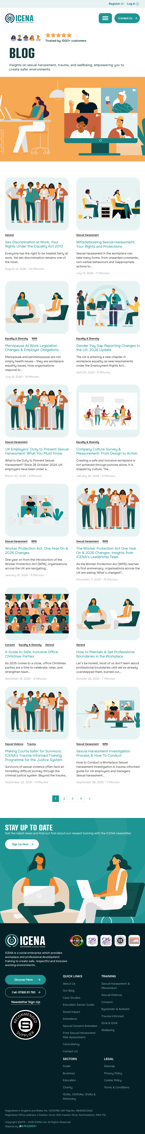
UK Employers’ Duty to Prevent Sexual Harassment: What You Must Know (37, 451)
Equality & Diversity (16, 338)
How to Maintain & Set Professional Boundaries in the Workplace (105, 654)
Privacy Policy (113, 1073)
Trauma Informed (112, 1016)
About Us (69, 984)
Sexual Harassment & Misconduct (115, 986)
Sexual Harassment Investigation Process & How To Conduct (103, 753)
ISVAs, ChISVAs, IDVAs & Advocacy (79, 1097)
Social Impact (71, 1012)
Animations (70, 1019)
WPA (34, 338)
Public (67, 1066)
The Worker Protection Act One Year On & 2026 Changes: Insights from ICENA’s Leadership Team (106, 552)
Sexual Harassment (87, 235)
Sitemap (109, 1066)
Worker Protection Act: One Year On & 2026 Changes (36, 550)
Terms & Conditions (116, 1087)
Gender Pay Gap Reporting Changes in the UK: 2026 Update (108, 347)
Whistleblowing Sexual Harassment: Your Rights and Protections (105, 244)
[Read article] (37, 204)
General (9, 235)
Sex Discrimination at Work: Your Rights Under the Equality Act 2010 (34, 244)
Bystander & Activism (115, 1009)
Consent (10, 644)
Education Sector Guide (78, 1005)
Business (69, 1073)
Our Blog (68, 991)
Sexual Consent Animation (80, 1026)
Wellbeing (107, 1030)
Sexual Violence (14, 744)
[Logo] (19, 18)
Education (69, 1080)
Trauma (31, 744)
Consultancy (71, 1044)
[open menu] (105, 18)
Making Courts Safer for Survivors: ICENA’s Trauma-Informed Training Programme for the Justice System (33, 755)
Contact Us (70, 1051)
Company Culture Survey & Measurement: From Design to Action (106, 451)
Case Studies (71, 998)
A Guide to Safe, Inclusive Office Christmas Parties (31, 654)
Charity (67, 1087)
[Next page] (89, 798)
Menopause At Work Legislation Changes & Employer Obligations (32, 347)
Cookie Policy (113, 1080)
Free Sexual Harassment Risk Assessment (79, 1035)
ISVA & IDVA (109, 1023)
